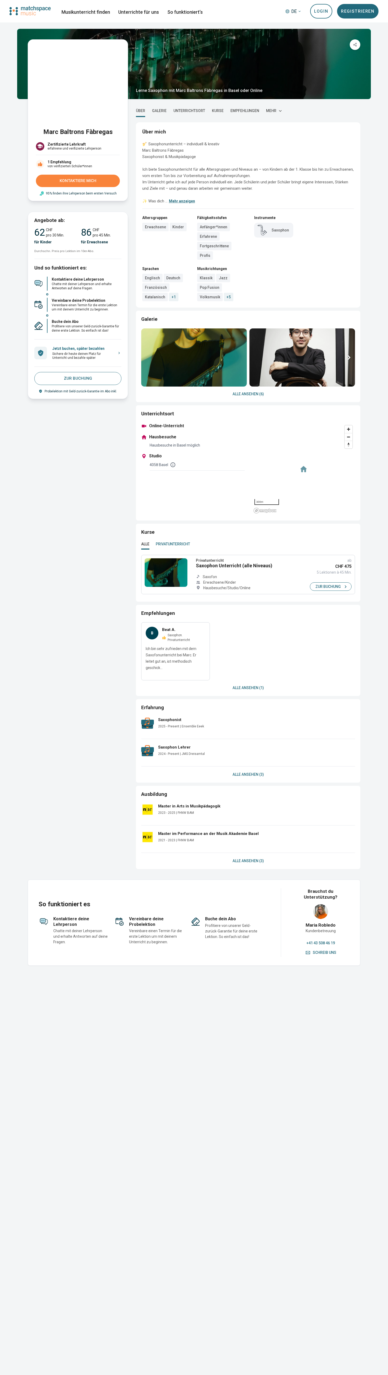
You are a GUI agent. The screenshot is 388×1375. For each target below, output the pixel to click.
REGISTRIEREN (357, 11)
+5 (228, 297)
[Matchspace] (30, 10)
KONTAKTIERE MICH (78, 180)
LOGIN (321, 11)
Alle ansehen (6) (248, 394)
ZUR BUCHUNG (78, 378)
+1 (174, 297)
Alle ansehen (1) (248, 688)
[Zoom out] (348, 437)
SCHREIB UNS (324, 952)
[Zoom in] (348, 429)
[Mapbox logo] (265, 511)
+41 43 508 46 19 (320, 943)
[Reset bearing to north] (348, 444)
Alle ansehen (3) (248, 774)
